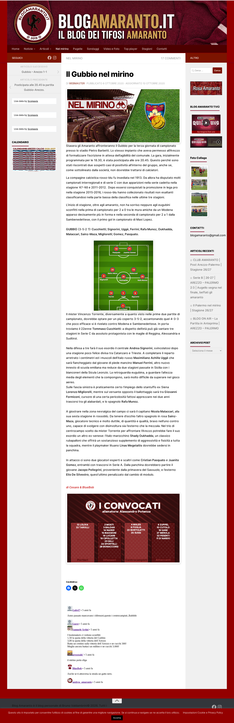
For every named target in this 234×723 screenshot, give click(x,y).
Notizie (28, 48)
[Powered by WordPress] (27, 716)
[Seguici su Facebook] (49, 58)
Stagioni (147, 48)
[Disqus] (123, 644)
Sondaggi (93, 48)
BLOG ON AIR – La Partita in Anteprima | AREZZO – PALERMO (205, 323)
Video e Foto (111, 48)
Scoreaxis (33, 101)
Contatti (162, 48)
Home (15, 48)
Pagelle (77, 48)
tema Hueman (58, 716)
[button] (195, 124)
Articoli (44, 48)
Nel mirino (62, 48)
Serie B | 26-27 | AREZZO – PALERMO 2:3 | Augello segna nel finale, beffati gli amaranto (206, 287)
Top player (130, 48)
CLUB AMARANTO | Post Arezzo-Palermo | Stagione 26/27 (206, 264)
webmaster (77, 83)
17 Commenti (171, 58)
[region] (206, 130)
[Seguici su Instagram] (55, 58)
